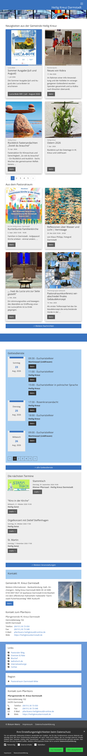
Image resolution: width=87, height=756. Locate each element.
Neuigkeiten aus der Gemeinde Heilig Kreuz (31, 25)
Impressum (7, 753)
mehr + (37, 492)
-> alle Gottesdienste (43, 467)
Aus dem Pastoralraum (19, 184)
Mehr (51, 94)
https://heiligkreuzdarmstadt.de (28, 635)
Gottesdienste (16, 353)
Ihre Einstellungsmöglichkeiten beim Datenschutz (44, 731)
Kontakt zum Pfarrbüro (18, 612)
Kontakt (12, 573)
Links (10, 647)
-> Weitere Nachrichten (43, 326)
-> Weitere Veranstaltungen (43, 565)
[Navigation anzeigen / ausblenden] (82, 4)
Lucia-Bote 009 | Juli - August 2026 (24, 94)
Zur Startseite (12, 2)
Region (11, 676)
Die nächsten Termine (21, 476)
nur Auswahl (56, 749)
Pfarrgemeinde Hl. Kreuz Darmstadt (23, 616)
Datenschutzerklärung (68, 741)
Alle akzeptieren (74, 749)
